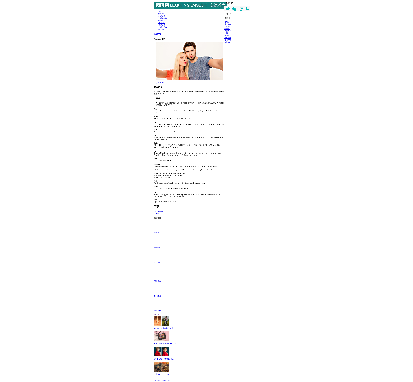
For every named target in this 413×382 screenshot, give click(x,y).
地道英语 (161, 16)
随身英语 (161, 14)
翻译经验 (157, 296)
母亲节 (227, 29)
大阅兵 (227, 42)
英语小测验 (162, 27)
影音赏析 (157, 311)
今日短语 (161, 23)
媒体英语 (161, 25)
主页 (160, 11)
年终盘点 (227, 38)
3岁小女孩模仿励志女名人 (164, 359)
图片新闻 (157, 315)
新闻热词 (157, 248)
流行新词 (157, 262)
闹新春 (227, 35)
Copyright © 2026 (162, 380)
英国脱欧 (227, 26)
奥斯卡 (227, 33)
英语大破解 (162, 18)
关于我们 (161, 29)
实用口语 (157, 281)
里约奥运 (227, 24)
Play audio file (159, 83)
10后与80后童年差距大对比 (164, 328)
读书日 (227, 22)
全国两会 (227, 31)
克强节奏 (227, 40)
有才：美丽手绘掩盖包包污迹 (165, 344)
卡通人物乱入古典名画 (162, 374)
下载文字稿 (158, 211)
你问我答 (161, 20)
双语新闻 (157, 233)
